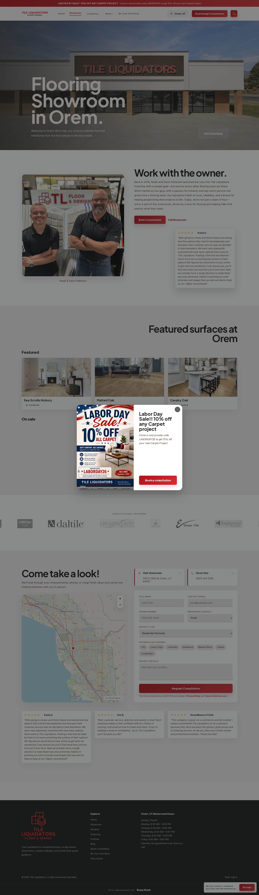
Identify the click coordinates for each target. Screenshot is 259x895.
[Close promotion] (177, 409)
